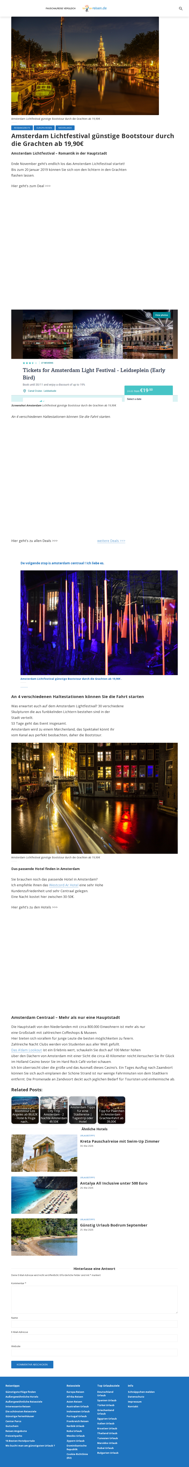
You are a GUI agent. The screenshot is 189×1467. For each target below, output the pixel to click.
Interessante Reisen (18, 1406)
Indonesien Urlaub (78, 1411)
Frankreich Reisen (78, 1421)
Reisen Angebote (16, 1431)
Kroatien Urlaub (107, 1428)
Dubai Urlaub (105, 1448)
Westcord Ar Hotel (63, 885)
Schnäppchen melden (141, 1391)
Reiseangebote (22, 127)
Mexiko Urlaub (76, 1435)
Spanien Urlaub (106, 1400)
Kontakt (133, 1406)
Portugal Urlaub (77, 1416)
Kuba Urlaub (74, 1431)
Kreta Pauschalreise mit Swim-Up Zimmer (120, 1141)
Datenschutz (136, 1396)
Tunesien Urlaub (107, 1438)
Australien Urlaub (78, 1406)
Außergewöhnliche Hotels (22, 1396)
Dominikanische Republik (77, 1447)
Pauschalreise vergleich (60, 8)
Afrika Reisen (75, 1396)
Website (15, 1346)
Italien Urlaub (105, 1423)
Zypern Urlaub (76, 1440)
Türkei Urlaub (105, 1405)
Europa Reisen (44, 127)
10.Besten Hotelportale (20, 1440)
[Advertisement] (94, 249)
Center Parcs (13, 1421)
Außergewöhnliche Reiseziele (24, 1401)
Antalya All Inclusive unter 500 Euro (113, 1183)
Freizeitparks (14, 1435)
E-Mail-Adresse (19, 1332)
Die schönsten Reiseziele (21, 1411)
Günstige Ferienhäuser (20, 1416)
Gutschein (12, 1426)
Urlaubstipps (87, 1135)
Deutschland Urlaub (105, 1393)
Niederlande (65, 127)
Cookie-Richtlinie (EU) (77, 1455)
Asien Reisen (74, 1401)
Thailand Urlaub (107, 1433)
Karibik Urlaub (75, 1426)
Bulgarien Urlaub (107, 1452)
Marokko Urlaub (107, 1443)
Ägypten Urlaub (107, 1418)
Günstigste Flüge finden (21, 1391)
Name (14, 1317)
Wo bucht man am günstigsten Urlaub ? (30, 1445)
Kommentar (18, 1283)
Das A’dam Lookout (26, 1050)
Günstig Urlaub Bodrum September (113, 1225)
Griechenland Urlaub (105, 1411)
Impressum (135, 1401)
